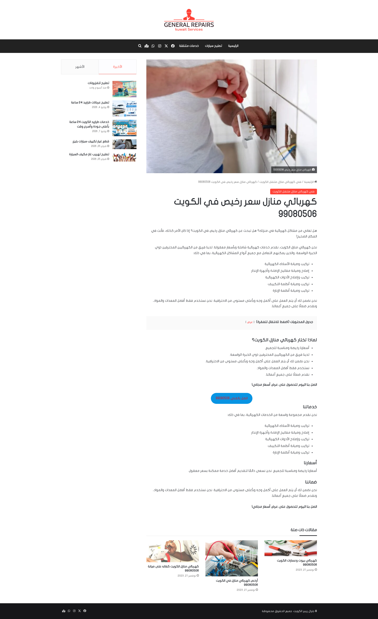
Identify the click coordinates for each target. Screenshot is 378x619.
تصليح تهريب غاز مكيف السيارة (89, 154)
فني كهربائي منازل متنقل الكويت (280, 181)
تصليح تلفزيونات (98, 83)
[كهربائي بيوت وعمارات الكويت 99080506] (290, 548)
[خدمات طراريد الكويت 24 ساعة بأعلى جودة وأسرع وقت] (124, 128)
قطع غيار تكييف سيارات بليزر (91, 141)
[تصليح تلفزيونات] (124, 89)
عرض (250, 322)
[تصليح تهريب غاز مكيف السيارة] (124, 157)
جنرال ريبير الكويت (303, 611)
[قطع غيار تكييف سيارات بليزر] (124, 144)
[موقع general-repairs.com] (189, 20)
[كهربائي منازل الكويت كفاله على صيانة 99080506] (172, 551)
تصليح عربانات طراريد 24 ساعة (90, 102)
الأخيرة (117, 66)
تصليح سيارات (213, 45)
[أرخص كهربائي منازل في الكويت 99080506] (231, 558)
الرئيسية (233, 45)
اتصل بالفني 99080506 (232, 398)
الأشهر (79, 66)
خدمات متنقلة (189, 45)
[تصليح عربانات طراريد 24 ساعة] (124, 108)
